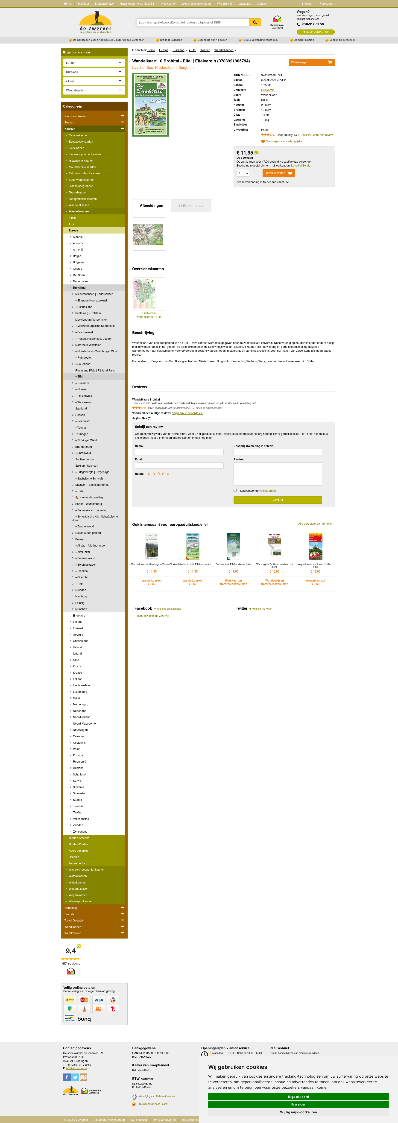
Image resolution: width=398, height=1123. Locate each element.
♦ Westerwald (83, 402)
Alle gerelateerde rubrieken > (316, 523)
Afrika (72, 217)
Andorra (77, 243)
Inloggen (307, 3)
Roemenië (79, 761)
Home (68, 3)
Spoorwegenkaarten (81, 179)
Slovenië (78, 787)
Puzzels (69, 914)
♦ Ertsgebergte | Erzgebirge (92, 472)
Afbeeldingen (151, 205)
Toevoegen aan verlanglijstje (284, 141)
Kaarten (69, 128)
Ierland (77, 653)
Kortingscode (139, 1119)
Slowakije (78, 793)
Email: (139, 459)
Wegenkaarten (77, 895)
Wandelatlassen (78, 205)
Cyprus (77, 268)
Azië (71, 224)
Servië (76, 780)
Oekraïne (78, 736)
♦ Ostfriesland (83, 307)
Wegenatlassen (78, 888)
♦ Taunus (81, 427)
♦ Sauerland (83, 364)
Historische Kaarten (81, 160)
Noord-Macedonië (84, 723)
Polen (76, 749)
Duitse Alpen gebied (88, 533)
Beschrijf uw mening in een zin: (254, 446)
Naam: (139, 446)
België (76, 256)
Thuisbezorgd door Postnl (153, 1103)
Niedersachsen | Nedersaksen (94, 294)
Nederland (79, 711)
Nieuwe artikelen (75, 116)
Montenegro (80, 704)
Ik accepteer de (258, 490)
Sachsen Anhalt (85, 459)
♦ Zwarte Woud (84, 526)
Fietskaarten (76, 148)
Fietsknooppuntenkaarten (84, 154)
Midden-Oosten (78, 844)
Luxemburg (79, 691)
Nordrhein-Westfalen (88, 345)
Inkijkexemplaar (191, 205)
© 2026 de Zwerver (76, 1119)
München (81, 609)
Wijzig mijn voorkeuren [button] (298, 1112)
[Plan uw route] (83, 1077)
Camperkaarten (78, 135)
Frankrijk (78, 628)
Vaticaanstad (80, 819)
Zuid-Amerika (77, 863)
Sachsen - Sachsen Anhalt (91, 484)
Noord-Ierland (81, 717)
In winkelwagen (275, 173)
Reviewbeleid (190, 1119)
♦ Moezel (81, 389)
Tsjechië (77, 806)
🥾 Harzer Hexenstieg (89, 497)
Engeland (78, 615)
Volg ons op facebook (169, 608)
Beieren (80, 539)
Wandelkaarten (78, 211)
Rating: (139, 473)
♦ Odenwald (82, 421)
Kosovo (77, 666)
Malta (76, 698)
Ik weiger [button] (298, 1104)
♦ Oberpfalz (82, 577)
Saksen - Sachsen (86, 465)
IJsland (77, 647)
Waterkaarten (77, 882)
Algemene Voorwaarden (109, 1119)
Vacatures (245, 3)
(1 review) (304, 135)
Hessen (80, 415)
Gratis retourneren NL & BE (137, 3)
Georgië (77, 634)
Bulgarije (78, 262)
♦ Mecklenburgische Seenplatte (95, 326)
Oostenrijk (78, 742)
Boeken (69, 122)
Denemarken (80, 281)
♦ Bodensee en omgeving (91, 510)
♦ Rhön (79, 583)
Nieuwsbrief (168, 3)
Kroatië (77, 672)
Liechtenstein (81, 685)
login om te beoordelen (187, 413)
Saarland (81, 408)
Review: (239, 459)
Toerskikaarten (77, 192)
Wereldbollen (72, 933)
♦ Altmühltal (82, 552)
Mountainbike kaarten (82, 167)
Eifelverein (268, 90)
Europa (73, 230)
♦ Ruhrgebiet (83, 357)
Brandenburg (83, 446)
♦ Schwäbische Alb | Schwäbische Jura (95, 518)
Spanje (77, 799)
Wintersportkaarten (80, 901)
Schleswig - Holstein (88, 313)
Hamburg (81, 596)
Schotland (79, 774)
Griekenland (80, 641)
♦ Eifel (79, 376)
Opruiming (71, 908)
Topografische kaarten (82, 199)
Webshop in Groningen (196, 3)
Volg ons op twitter (262, 608)
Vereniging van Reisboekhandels (157, 1096)
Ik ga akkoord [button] (298, 1097)
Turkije (76, 812)
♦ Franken (81, 571)
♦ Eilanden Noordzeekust (91, 300)
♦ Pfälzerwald (83, 396)
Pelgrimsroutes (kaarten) (84, 173)
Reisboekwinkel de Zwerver (152, 615)
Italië (75, 660)
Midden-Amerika (79, 838)
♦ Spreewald (83, 453)
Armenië (78, 249)
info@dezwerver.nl (76, 1068)
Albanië (77, 237)
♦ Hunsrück (82, 383)
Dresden (80, 590)
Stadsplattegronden (81, 186)
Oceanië (74, 857)
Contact (262, 3)
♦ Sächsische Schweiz (89, 478)
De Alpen (78, 275)
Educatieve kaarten (80, 141)
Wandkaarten (72, 927)
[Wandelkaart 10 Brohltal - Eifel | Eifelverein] (150, 104)
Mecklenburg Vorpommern (91, 319)
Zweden (77, 825)
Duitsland (78, 287)
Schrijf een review (322, 135)
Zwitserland (80, 831)
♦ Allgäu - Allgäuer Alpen (90, 545)
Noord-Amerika (78, 850)
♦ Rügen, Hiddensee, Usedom (94, 338)
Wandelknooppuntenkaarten (86, 869)
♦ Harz (79, 491)
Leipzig (80, 603)
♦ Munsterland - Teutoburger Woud (97, 351)
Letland (77, 679)
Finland (77, 621)
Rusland (78, 768)
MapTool (83, 3)
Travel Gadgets (73, 920)
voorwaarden (267, 490)
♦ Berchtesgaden (86, 564)
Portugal (78, 755)
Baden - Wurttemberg (88, 504)
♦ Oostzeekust (84, 332)
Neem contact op (317, 32)
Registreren (326, 3)
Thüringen (81, 434)
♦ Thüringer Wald (86, 440)
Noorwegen (80, 729)
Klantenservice (104, 3)
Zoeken (255, 22)
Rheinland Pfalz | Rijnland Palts (95, 370)
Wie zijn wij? (224, 3)
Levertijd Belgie (300, 165)
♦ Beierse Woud (85, 558)
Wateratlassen (77, 876)
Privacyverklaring (165, 1119)
